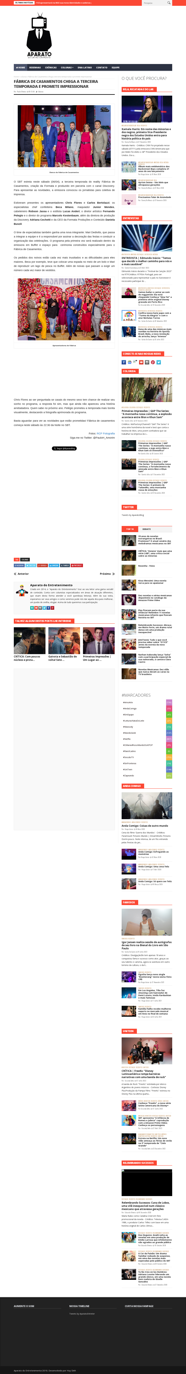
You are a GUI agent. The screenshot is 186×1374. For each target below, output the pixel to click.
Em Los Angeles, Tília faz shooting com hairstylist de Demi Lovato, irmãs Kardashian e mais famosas (154, 994)
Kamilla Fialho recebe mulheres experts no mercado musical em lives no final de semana (154, 1011)
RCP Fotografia (106, 433)
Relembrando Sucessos (144, 1199)
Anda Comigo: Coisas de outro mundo (145, 825)
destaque (140, 254)
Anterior (23, 573)
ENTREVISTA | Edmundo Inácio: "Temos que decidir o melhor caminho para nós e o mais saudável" (147, 261)
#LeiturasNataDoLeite (133, 720)
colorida (132, 407)
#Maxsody (128, 726)
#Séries (140, 1101)
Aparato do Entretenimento (51, 585)
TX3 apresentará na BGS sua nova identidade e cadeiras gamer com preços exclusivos (45, 2)
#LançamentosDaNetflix (146, 1134)
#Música (156, 162)
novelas (155, 1116)
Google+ (44, 565)
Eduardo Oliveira (130, 1212)
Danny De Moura (130, 142)
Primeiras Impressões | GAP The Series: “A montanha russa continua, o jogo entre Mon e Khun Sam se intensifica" (154, 447)
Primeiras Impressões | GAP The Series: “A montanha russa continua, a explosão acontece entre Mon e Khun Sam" (147, 414)
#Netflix (126, 739)
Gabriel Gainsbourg (131, 268)
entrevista (148, 254)
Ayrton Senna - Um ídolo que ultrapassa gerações (153, 183)
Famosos (125, 939)
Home (16, 76)
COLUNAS (66, 67)
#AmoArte (128, 702)
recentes (144, 126)
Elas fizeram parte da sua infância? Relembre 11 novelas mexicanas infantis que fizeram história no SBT (155, 614)
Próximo (105, 573)
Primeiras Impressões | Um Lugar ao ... (97, 658)
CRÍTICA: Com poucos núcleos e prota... (27, 658)
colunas (23, 76)
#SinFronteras (129, 763)
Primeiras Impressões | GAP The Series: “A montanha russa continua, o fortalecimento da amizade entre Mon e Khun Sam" (154, 466)
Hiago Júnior (145, 174)
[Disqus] (64, 711)
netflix (147, 1136)
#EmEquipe (128, 714)
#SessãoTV (128, 757)
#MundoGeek (129, 732)
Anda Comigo (136, 822)
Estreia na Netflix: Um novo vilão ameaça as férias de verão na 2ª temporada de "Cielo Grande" (155, 1142)
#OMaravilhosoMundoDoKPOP (138, 745)
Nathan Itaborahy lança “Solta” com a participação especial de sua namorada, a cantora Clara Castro (154, 658)
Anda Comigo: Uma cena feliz (153, 866)
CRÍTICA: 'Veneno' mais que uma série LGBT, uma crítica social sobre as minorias (155, 553)
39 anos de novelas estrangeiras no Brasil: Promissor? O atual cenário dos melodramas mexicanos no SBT (154, 540)
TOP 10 (130, 529)
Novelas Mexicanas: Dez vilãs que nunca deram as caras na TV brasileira (153, 672)
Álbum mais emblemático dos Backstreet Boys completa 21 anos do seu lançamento (154, 169)
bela (138, 126)
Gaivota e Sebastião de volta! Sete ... (62, 658)
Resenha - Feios (146, 565)
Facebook (20, 565)
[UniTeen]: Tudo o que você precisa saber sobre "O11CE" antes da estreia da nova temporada (153, 643)
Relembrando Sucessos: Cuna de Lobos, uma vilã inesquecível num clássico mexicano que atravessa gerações (146, 1206)
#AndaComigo (130, 708)
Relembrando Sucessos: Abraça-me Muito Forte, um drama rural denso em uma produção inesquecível (155, 629)
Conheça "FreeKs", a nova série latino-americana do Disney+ (154, 1104)
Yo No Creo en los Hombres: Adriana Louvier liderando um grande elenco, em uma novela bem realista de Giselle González (154, 1277)
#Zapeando (128, 775)
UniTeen (148, 290)
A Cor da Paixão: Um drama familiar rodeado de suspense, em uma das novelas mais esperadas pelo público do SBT (154, 1257)
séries (160, 1101)
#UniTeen (150, 288)
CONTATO (101, 67)
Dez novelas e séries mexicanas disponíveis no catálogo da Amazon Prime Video (155, 598)
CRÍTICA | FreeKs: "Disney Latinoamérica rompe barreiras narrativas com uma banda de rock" (144, 1074)
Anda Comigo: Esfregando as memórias (153, 853)
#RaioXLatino (129, 751)
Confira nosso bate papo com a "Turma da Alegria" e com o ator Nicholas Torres (154, 315)
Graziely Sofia (145, 305)
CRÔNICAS (51, 67)
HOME (21, 67)
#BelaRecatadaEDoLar (129, 126)
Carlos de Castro (147, 321)
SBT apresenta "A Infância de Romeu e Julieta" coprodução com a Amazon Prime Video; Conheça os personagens (153, 1122)
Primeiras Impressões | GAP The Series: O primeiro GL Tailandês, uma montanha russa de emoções (153, 486)
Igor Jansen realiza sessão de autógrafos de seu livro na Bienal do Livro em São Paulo (147, 945)
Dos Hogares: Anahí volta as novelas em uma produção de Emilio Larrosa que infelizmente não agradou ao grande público (155, 1239)
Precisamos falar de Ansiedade (154, 197)
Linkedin (55, 565)
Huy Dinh (71, 1370)
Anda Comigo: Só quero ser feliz (155, 881)
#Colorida (125, 407)
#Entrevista (126, 254)
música (166, 162)
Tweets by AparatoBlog (133, 515)
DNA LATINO (85, 67)
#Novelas (141, 1116)
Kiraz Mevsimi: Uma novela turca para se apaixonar (152, 581)
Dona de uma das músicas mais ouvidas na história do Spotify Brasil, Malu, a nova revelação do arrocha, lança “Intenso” (154, 333)
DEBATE (147, 529)
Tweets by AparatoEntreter (82, 1313)
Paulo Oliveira (21, 91)
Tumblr (66, 565)
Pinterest (78, 565)
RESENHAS (35, 67)
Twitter (32, 565)
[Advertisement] (64, 373)
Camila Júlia (129, 421)
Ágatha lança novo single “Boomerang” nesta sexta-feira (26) (154, 977)
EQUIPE (115, 67)
